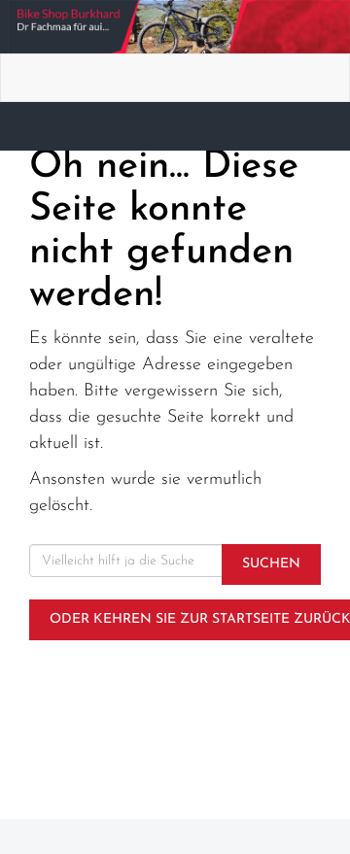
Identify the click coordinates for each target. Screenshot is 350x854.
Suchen (271, 564)
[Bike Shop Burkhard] (179, 26)
